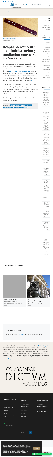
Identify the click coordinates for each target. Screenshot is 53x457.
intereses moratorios (46, 169)
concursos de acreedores (46, 117)
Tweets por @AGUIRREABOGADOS (46, 27)
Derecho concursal (15, 11)
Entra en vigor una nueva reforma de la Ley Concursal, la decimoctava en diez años (38, 302)
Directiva (46, 148)
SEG (48, 229)
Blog (8, 11)
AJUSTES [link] (12, 449)
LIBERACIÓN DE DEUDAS (46, 191)
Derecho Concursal (25, 406)
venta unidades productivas (46, 256)
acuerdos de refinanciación (46, 104)
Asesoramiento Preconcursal (24, 409)
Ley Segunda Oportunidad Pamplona (46, 187)
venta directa (46, 251)
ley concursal (46, 177)
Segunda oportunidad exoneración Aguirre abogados (46, 234)
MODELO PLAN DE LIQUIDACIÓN (46, 203)
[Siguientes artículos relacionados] (48, 271)
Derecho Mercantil (25, 404)
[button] (41, 454)
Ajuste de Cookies (41, 411)
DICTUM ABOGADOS (46, 143)
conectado (22, 334)
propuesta (46, 216)
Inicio (4, 11)
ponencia (46, 211)
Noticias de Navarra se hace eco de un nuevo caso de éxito (46, 78)
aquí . (33, 80)
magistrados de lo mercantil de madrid (46, 199)
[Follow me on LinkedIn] (8, 1)
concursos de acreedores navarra (46, 122)
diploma (47, 146)
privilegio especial (46, 214)
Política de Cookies (42, 409)
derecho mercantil (46, 140)
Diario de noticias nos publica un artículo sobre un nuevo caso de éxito (46, 69)
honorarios (46, 163)
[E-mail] (3, 1)
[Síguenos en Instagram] (12, 1)
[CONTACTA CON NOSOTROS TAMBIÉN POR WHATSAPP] (10, 1)
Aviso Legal (40, 404)
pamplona (46, 209)
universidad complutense (46, 247)
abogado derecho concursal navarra (21, 105)
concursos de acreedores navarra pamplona (16, 107)
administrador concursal (46, 109)
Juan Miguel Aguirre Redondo (19, 71)
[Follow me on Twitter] (5, 1)
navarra (47, 206)
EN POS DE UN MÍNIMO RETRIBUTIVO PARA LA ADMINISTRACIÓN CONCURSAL (13, 302)
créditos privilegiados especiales (46, 133)
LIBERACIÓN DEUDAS (46, 194)
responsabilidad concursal (46, 226)
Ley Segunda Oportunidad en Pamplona (25, 414)
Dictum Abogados (43, 346)
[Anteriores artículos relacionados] (44, 271)
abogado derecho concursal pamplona (46, 99)
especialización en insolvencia (46, 151)
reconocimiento (46, 219)
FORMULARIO (46, 158)
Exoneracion (46, 155)
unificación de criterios (46, 243)
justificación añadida (46, 172)
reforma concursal (46, 223)
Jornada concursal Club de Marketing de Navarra (46, 61)
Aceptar (36, 448)
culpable (46, 137)
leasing (47, 174)
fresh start (46, 160)
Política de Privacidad (42, 406)
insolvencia (46, 166)
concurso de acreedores (46, 113)
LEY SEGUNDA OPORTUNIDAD (46, 182)
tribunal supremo (45, 240)
